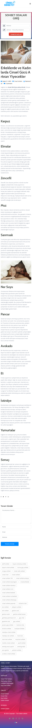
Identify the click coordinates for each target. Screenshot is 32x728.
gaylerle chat (6, 621)
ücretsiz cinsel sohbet (8, 654)
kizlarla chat (20, 625)
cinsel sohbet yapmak (8, 603)
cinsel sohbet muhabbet (9, 596)
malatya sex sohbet (8, 636)
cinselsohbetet (24, 582)
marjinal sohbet (20, 639)
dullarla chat (23, 603)
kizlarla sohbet (6, 628)
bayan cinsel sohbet (8, 567)
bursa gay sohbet (22, 567)
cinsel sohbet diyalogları (9, 582)
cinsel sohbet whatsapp (9, 600)
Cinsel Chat (4, 696)
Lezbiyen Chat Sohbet (7, 683)
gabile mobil (6, 614)
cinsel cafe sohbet (19, 571)
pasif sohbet (22, 643)
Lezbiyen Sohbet (19, 628)
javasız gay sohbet (7, 625)
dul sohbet (5, 607)
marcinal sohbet (7, 639)
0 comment (9, 83)
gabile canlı (15, 610)
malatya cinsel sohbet (8, 632)
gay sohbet (16, 621)
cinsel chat (5, 575)
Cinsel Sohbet (18, 81)
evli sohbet (5, 610)
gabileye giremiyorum (9, 618)
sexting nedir (21, 646)
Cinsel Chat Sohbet (6, 679)
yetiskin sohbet (16, 650)
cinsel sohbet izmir (8, 589)
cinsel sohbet (16, 575)
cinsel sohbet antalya (22, 578)
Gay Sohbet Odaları (6, 681)
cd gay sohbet (6, 571)
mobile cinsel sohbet (8, 643)
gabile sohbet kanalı (19, 614)
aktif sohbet (5, 564)
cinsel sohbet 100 (7, 578)
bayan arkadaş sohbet (19, 564)
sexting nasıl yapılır (8, 646)
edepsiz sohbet (16, 607)
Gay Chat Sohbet (5, 685)
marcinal (20, 636)
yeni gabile (5, 650)
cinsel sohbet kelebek (8, 593)
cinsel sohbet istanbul (8, 585)
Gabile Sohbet (5, 700)
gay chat (21, 618)
